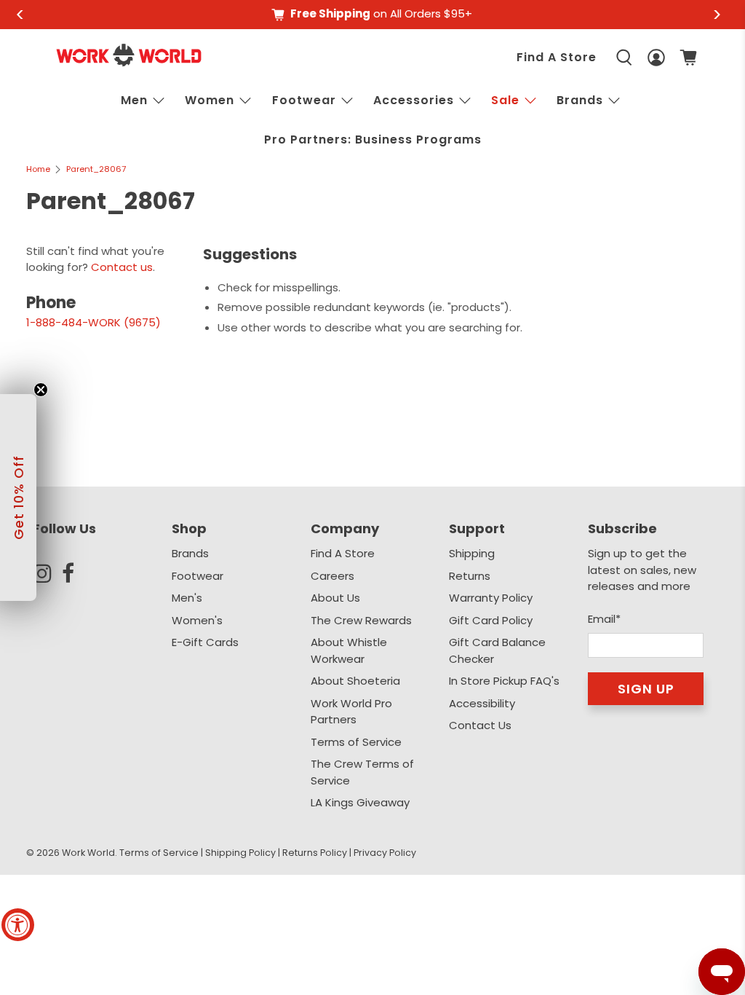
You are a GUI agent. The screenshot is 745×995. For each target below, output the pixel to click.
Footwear (304, 100)
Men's (187, 597)
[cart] (688, 57)
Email (604, 618)
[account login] (656, 58)
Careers (332, 575)
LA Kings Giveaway (360, 802)
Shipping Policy (240, 852)
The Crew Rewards (361, 620)
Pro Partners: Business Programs (373, 139)
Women (209, 100)
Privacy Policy (385, 852)
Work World (88, 852)
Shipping (472, 553)
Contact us (122, 267)
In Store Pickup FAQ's (504, 680)
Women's (197, 620)
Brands (190, 553)
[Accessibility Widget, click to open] (17, 924)
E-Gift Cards (205, 642)
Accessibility (482, 703)
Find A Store (557, 57)
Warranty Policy (491, 597)
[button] (18, 497)
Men (134, 100)
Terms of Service (356, 742)
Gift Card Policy (491, 620)
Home (38, 169)
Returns (469, 575)
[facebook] (76, 573)
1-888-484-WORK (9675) (93, 322)
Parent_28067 (96, 169)
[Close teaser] (40, 389)
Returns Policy (314, 852)
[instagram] (47, 573)
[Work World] (129, 55)
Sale (505, 100)
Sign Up (646, 689)
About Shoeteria (355, 680)
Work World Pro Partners (351, 712)
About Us (335, 597)
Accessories (413, 100)
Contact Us (480, 725)
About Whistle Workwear (349, 650)
